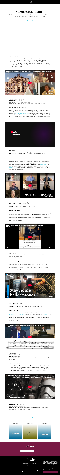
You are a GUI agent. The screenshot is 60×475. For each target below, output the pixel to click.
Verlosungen (34, 463)
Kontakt (22, 466)
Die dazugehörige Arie (30, 318)
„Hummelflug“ (45, 314)
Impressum (29, 466)
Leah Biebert (28, 9)
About (34, 465)
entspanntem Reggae (21, 314)
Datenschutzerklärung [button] (46, 469)
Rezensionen (25, 463)
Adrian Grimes (43, 164)
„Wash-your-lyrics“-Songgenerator (22, 113)
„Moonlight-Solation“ (13, 167)
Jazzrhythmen (11, 314)
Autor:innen (27, 465)
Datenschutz (37, 466)
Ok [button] (50, 471)
